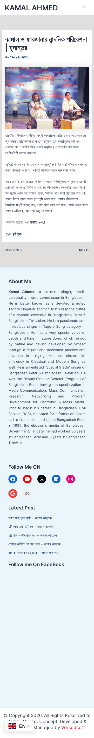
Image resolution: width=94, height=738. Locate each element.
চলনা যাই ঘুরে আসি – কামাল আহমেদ (30, 518)
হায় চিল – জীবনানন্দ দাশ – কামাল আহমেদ (32, 535)
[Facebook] (12, 479)
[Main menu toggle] (84, 8)
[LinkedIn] (56, 479)
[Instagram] (70, 479)
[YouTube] (27, 479)
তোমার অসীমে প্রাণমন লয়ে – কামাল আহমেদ (34, 544)
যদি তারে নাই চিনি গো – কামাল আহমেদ (31, 527)
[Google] (12, 493)
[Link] (27, 493)
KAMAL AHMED (31, 8)
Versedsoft (73, 727)
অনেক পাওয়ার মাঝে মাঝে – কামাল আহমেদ (33, 553)
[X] (41, 479)
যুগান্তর (16, 233)
